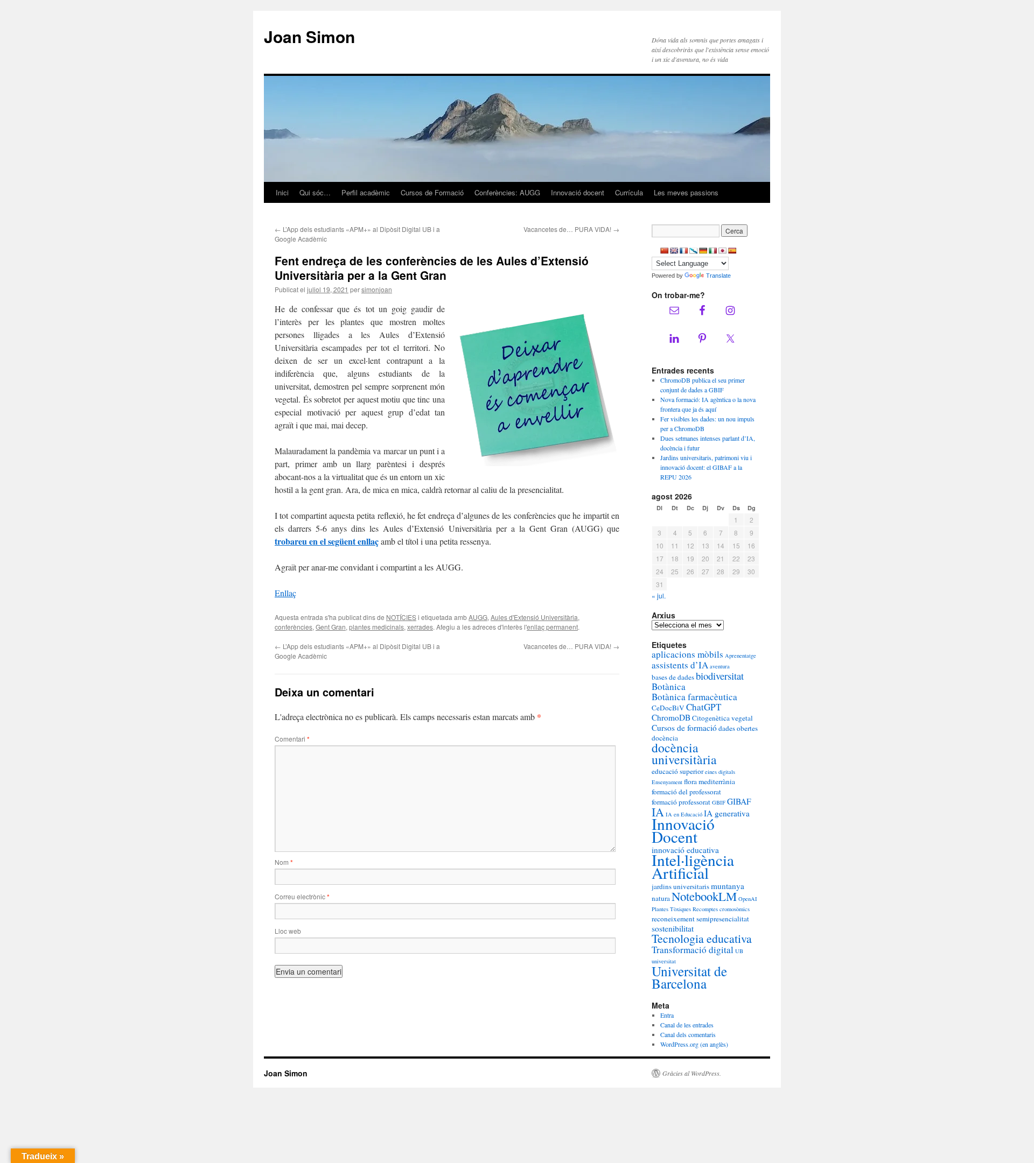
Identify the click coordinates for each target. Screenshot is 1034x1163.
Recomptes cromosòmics (721, 909)
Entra (667, 1015)
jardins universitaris (680, 886)
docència (665, 738)
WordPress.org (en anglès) (694, 1044)
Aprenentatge (740, 655)
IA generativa (727, 813)
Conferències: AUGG (507, 192)
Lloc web (288, 930)
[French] (684, 251)
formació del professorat (686, 792)
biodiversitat (720, 675)
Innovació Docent (683, 830)
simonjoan (376, 289)
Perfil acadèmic (365, 192)
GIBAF (739, 801)
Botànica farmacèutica (694, 696)
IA (658, 812)
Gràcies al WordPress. (691, 1073)
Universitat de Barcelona (689, 977)
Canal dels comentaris (688, 1034)
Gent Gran (331, 626)
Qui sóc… (315, 192)
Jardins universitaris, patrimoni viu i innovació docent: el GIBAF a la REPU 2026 (706, 467)
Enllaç (285, 592)
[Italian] (713, 251)
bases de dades (673, 677)
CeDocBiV (668, 708)
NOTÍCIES (401, 617)
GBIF (718, 802)
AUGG (478, 617)
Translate (718, 275)
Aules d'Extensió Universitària (534, 617)
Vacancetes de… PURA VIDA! (571, 229)
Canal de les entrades (687, 1024)
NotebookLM (704, 896)
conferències (293, 626)
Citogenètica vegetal (722, 718)
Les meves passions (686, 192)
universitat (664, 961)
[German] (703, 251)
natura (661, 898)
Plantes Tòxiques (671, 909)
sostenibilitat (673, 928)
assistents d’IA (680, 665)
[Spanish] (732, 251)
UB (739, 951)
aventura (720, 666)
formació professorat (681, 802)
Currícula (629, 192)
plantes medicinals (376, 626)
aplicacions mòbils (687, 654)
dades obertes (738, 728)
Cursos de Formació (432, 192)
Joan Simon (309, 36)
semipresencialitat (722, 919)
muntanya (727, 885)
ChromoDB (671, 717)
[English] (674, 251)
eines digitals (720, 772)
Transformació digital (692, 949)
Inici (282, 192)
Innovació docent (577, 192)
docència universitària (684, 753)
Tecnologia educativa (702, 938)
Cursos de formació (684, 727)
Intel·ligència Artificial (693, 866)
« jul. (659, 595)
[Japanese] (722, 251)
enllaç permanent (552, 626)
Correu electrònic (302, 896)
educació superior (677, 771)
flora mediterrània (709, 781)
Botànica (669, 686)
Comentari (292, 738)
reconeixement (673, 919)
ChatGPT (703, 707)
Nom (284, 861)
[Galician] (693, 251)
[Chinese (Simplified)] (664, 251)
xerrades (420, 626)
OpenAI (747, 899)
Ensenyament (667, 782)
